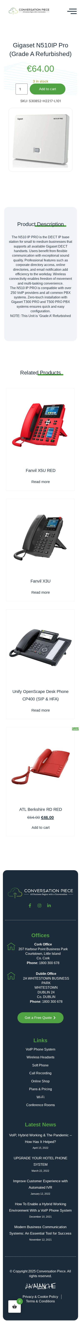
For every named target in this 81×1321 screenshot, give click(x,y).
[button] (72, 11)
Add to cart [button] (41, 827)
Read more (40, 482)
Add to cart (47, 89)
